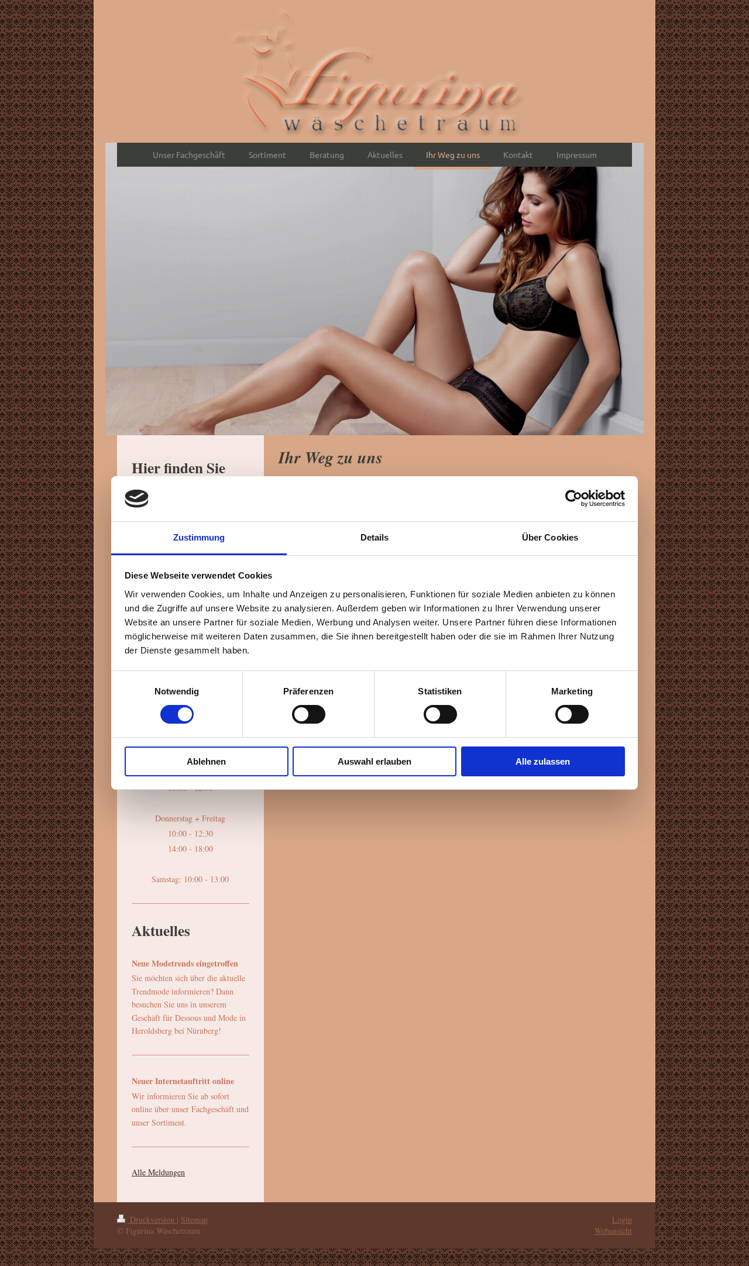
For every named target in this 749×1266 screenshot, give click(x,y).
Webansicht (613, 1230)
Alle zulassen (543, 761)
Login (622, 1219)
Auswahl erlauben (374, 761)
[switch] (308, 714)
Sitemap (194, 1219)
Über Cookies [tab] (550, 537)
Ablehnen (206, 761)
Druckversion (152, 1219)
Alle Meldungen (158, 1172)
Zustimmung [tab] (199, 537)
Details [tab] (374, 537)
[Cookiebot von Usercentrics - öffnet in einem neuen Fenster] (574, 498)
